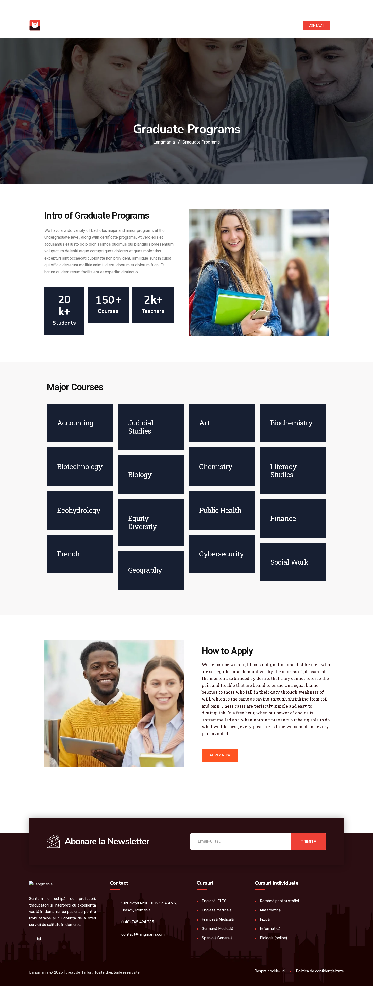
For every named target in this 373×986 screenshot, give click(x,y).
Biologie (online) (273, 938)
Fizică (265, 919)
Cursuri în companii (226, 25)
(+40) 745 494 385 (109, 6)
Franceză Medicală (218, 919)
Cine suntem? (268, 25)
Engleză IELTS (214, 901)
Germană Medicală (217, 928)
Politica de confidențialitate (320, 971)
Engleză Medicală (216, 910)
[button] (220, 755)
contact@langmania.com (55, 6)
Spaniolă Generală (217, 938)
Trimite (308, 841)
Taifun (86, 972)
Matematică (270, 910)
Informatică (270, 928)
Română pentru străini (279, 901)
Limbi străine (113, 25)
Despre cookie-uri (269, 971)
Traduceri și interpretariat (169, 25)
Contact (316, 25)
